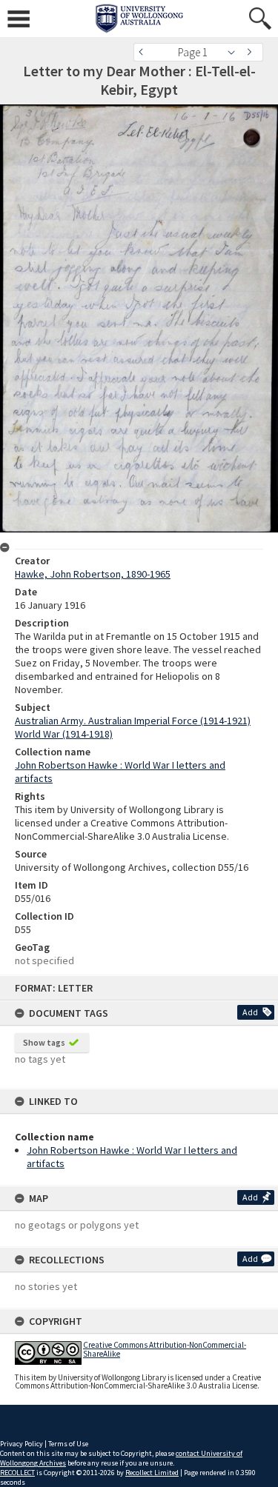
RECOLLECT (17, 1472)
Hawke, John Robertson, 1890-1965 (93, 574)
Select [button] (235, 52)
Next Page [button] (252, 52)
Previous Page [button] (144, 52)
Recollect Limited (152, 1472)
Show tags (44, 1042)
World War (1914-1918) (64, 734)
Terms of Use (68, 1443)
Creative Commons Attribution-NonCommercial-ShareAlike (164, 1349)
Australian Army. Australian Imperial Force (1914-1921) (133, 720)
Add (250, 1011)
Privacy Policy (21, 1443)
